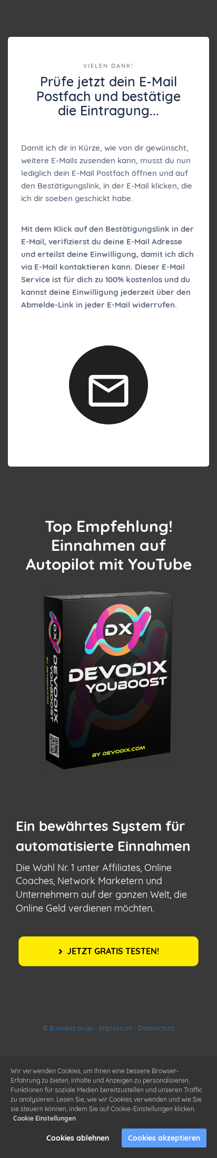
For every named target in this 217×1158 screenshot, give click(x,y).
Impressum (115, 1028)
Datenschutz (156, 1028)
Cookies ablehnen (77, 1138)
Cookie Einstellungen (44, 1118)
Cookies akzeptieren (164, 1138)
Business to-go (71, 1028)
